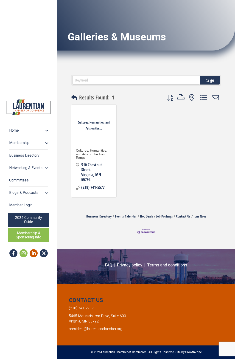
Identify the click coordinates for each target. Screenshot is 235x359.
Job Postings (164, 216)
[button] (74, 97)
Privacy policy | (132, 265)
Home (14, 130)
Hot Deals (146, 216)
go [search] (212, 80)
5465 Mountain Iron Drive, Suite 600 (97, 316)
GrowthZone (193, 352)
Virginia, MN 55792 (84, 321)
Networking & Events (25, 168)
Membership (19, 143)
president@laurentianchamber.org (95, 329)
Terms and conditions (167, 265)
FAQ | (111, 265)
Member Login (20, 205)
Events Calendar (126, 216)
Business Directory (24, 155)
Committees (19, 180)
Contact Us (183, 216)
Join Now (200, 216)
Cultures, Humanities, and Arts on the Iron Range (91, 154)
